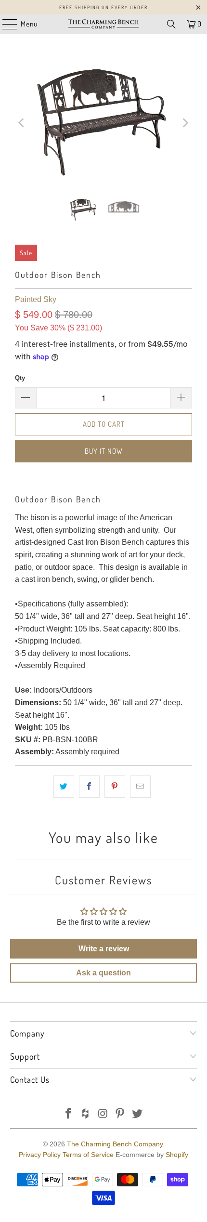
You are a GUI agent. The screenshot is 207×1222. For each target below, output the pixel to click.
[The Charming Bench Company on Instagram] (103, 1114)
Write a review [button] (103, 949)
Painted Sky (35, 299)
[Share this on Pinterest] (114, 786)
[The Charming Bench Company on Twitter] (137, 1114)
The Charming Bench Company (115, 1144)
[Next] (185, 123)
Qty (20, 377)
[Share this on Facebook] (89, 786)
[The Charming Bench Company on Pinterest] (120, 1114)
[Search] (171, 24)
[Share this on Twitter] (63, 786)
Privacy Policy (40, 1154)
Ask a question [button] (103, 973)
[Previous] (22, 123)
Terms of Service (88, 1154)
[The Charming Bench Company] (103, 24)
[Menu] (5, 24)
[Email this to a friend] (140, 786)
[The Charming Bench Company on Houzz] (85, 1114)
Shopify (177, 1154)
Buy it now (104, 451)
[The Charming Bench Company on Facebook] (69, 1114)
